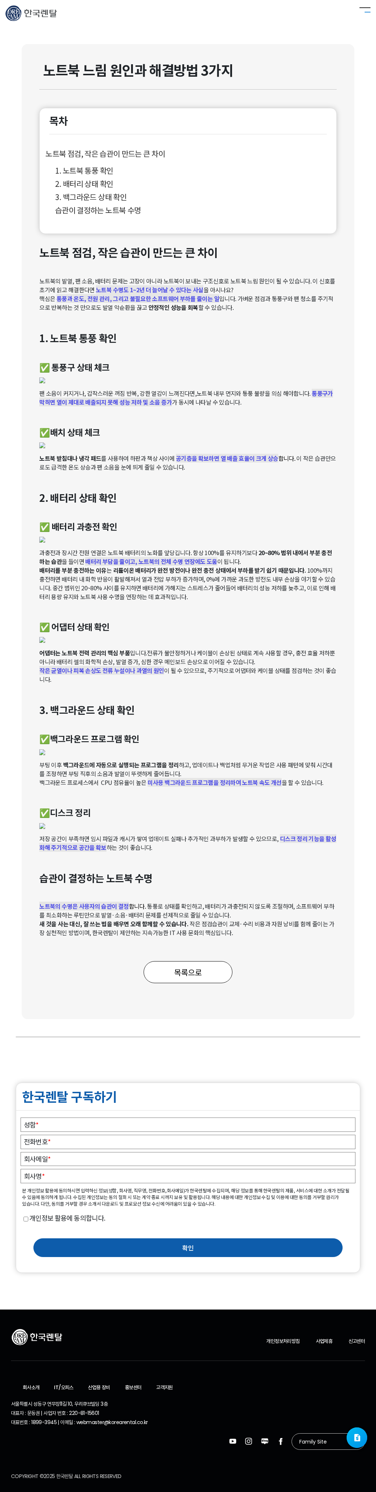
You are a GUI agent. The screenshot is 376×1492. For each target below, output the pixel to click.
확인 (188, 1247)
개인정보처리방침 (283, 1341)
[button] (357, 1437)
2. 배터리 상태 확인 (84, 183)
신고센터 (356, 1341)
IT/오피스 (63, 1387)
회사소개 (31, 1387)
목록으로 (188, 972)
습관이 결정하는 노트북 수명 (98, 210)
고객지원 (164, 1387)
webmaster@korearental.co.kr (112, 1422)
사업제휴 (324, 1341)
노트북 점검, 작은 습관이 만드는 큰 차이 (106, 153)
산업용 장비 (99, 1387)
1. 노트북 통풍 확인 (84, 170)
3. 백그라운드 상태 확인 (91, 196)
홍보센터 (133, 1387)
